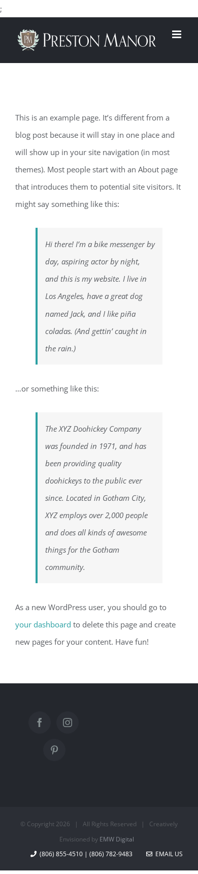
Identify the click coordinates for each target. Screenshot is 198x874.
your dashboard (43, 624)
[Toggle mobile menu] (177, 34)
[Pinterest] (54, 750)
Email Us (167, 854)
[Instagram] (67, 722)
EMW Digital (117, 839)
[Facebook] (39, 722)
